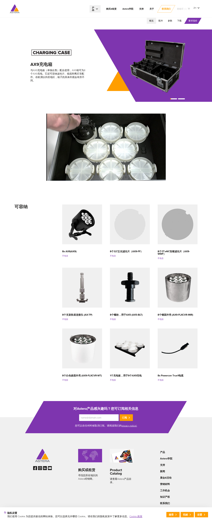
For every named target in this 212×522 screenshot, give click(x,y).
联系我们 (165, 503)
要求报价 (192, 20)
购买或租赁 (86, 469)
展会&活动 (166, 478)
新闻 (162, 471)
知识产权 (165, 497)
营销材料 (165, 484)
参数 (170, 20)
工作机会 (165, 490)
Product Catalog (116, 471)
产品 (162, 452)
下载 (179, 20)
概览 (151, 20)
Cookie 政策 (135, 516)
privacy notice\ (129, 425)
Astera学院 (166, 458)
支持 (162, 465)
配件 (161, 20)
